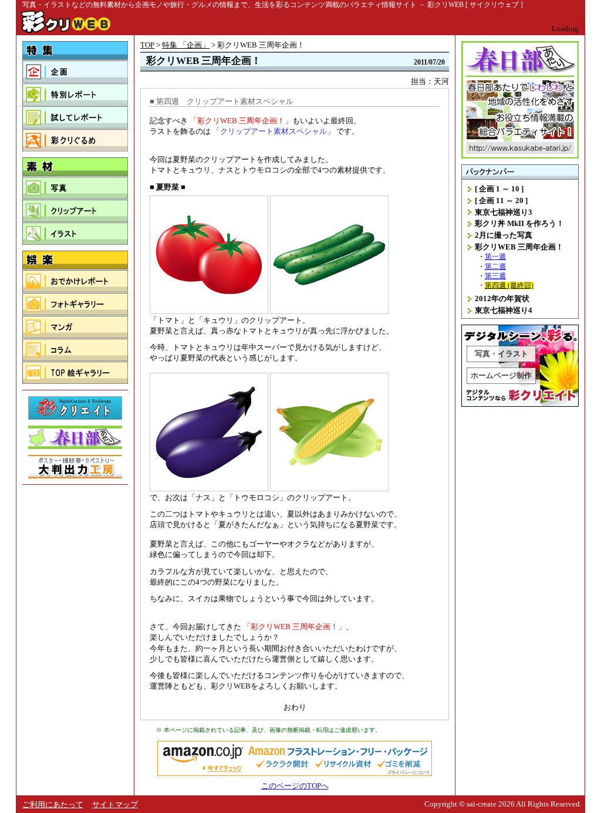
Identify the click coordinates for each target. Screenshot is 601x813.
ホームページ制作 (501, 375)
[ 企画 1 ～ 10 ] (499, 188)
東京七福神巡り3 (503, 212)
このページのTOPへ (295, 785)
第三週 (495, 276)
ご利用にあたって (52, 804)
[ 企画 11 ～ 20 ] (501, 200)
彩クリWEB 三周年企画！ (519, 246)
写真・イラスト (501, 353)
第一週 (495, 257)
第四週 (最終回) (509, 285)
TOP (147, 45)
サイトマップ (115, 804)
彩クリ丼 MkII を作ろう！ (519, 223)
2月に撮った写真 (503, 235)
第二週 (495, 267)
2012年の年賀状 (502, 298)
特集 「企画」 (186, 45)
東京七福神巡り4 (503, 310)
